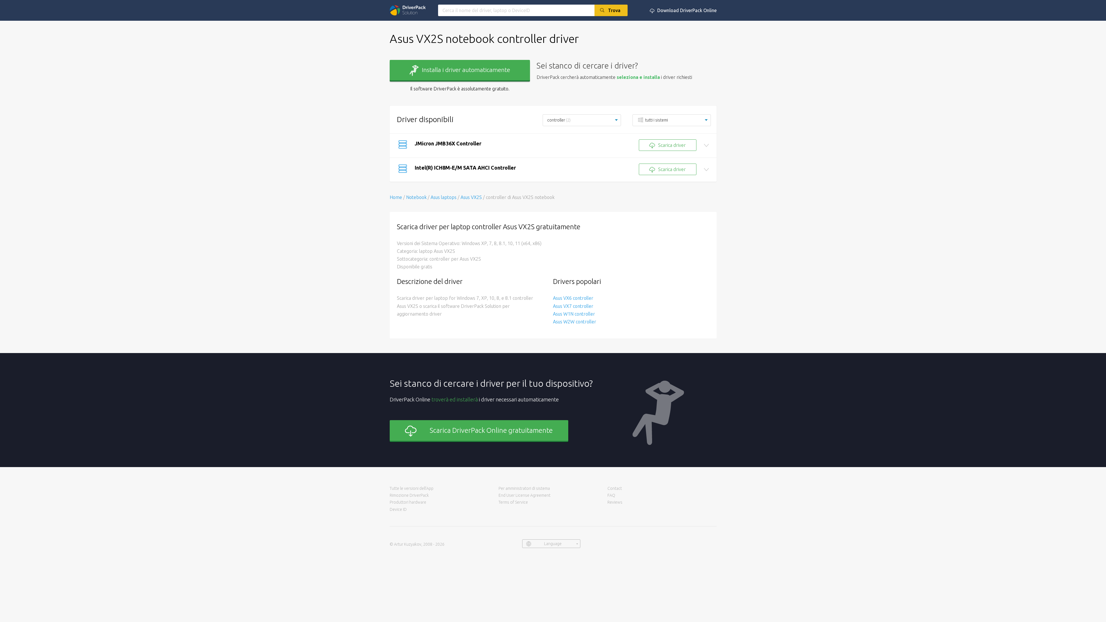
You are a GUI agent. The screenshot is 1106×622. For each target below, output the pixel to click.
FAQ (611, 495)
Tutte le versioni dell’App (411, 488)
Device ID (398, 509)
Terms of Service (513, 502)
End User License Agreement (524, 495)
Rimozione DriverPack (409, 495)
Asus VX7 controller (573, 306)
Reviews (614, 502)
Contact (614, 488)
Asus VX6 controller (573, 298)
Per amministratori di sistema (524, 488)
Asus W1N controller (574, 313)
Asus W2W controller (574, 321)
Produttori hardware (408, 502)
